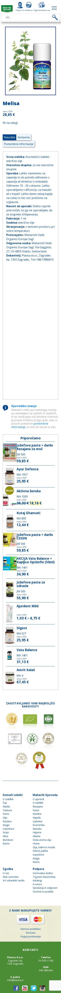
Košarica (29, 10)
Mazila (6, 806)
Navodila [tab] (9, 137)
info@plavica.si (15, 980)
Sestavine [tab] (23, 137)
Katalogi (37, 880)
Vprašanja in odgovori (45, 887)
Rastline (7, 821)
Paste (6, 813)
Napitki (37, 817)
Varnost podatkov (30, 929)
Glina (5, 836)
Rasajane (38, 806)
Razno (6, 843)
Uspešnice (8, 828)
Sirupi (6, 832)
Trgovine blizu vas (41, 10)
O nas (6, 873)
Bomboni (8, 839)
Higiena (37, 832)
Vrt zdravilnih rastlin (14, 880)
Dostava (30, 932)
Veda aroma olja (42, 839)
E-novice (37, 884)
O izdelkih (8, 799)
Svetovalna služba (43, 873)
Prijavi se (20, 10)
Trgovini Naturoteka (44, 876)
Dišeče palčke (40, 850)
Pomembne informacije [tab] (18, 144)
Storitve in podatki (43, 891)
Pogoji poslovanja (31, 936)
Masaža (37, 828)
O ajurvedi (38, 799)
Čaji (5, 802)
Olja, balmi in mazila (44, 847)
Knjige (6, 825)
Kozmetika (39, 825)
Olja (5, 817)
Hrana (36, 843)
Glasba (36, 836)
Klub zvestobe (11, 876)
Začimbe (37, 821)
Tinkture (7, 810)
